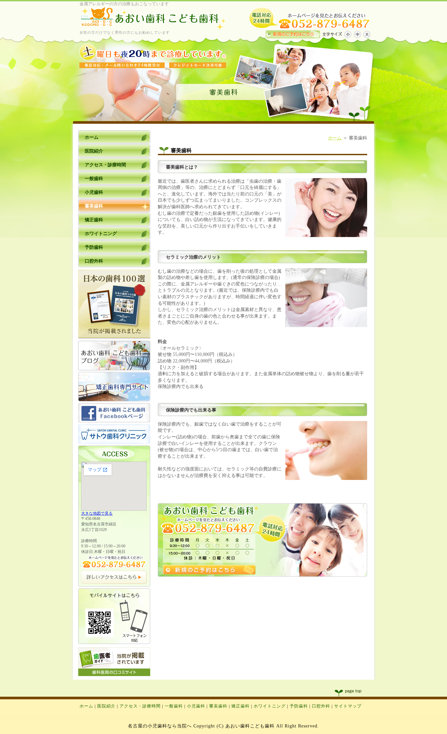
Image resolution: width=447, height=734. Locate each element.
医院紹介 (106, 706)
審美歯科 (218, 706)
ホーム (335, 138)
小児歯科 (196, 706)
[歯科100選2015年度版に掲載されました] (114, 337)
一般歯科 (174, 706)
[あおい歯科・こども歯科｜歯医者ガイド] (114, 674)
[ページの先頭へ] (354, 693)
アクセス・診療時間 (140, 706)
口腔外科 (321, 706)
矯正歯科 (240, 706)
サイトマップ (348, 706)
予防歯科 (299, 706)
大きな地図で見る (97, 513)
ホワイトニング (270, 706)
